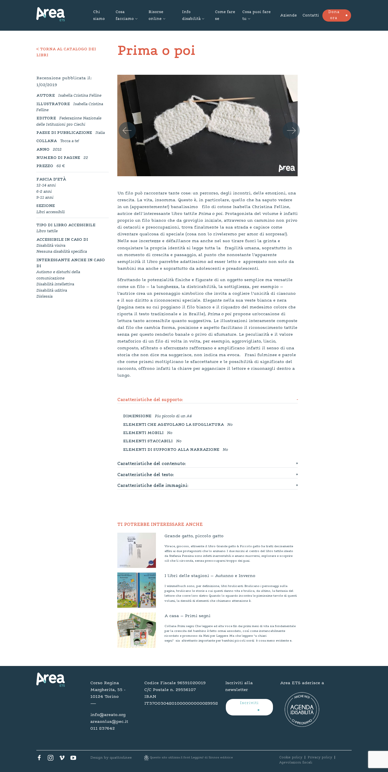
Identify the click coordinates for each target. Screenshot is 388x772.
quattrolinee (121, 758)
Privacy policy (320, 757)
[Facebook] (39, 759)
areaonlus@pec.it (109, 721)
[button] (122, 123)
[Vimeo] (62, 759)
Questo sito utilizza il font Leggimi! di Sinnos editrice (191, 757)
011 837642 (102, 728)
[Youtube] (73, 759)
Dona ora (334, 15)
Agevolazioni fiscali (295, 763)
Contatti (311, 15)
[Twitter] (50, 759)
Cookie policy (290, 757)
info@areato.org (108, 714)
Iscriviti (249, 703)
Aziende (288, 15)
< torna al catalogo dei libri (66, 52)
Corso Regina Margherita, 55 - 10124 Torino (108, 689)
